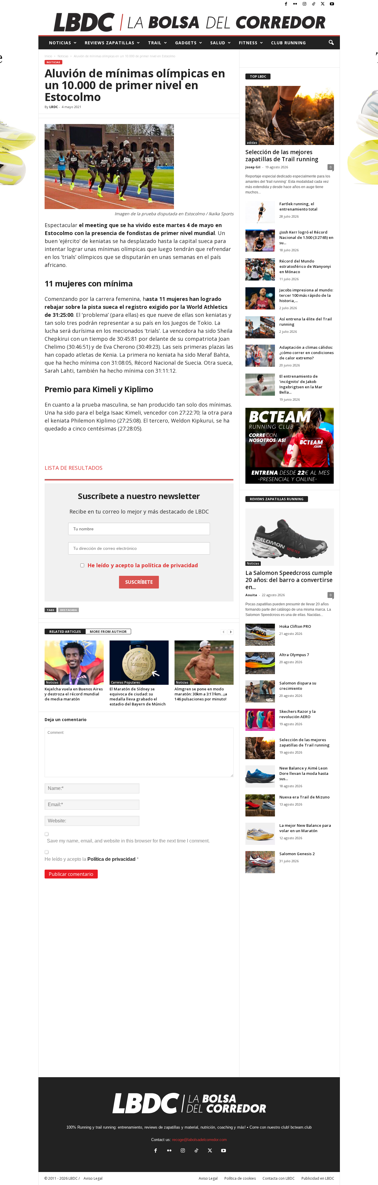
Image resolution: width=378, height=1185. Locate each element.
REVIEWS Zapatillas (109, 42)
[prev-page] (224, 632)
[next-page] (231, 632)
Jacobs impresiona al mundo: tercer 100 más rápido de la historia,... (306, 295)
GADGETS (186, 42)
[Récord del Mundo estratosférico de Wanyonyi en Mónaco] (260, 269)
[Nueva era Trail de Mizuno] (260, 805)
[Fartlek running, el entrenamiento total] (260, 212)
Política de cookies (240, 1178)
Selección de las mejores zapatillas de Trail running (281, 155)
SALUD (217, 42)
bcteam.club (301, 1127)
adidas (252, 143)
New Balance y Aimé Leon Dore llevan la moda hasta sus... (303, 773)
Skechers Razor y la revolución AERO (297, 714)
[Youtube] (331, 4)
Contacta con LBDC (279, 1178)
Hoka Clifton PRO (295, 626)
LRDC (53, 107)
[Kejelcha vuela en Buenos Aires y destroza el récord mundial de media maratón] (74, 662)
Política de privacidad (112, 859)
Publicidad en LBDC (318, 1178)
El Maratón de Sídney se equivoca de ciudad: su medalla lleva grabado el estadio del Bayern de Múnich (138, 696)
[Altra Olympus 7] (260, 663)
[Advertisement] (139, 448)
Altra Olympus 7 (294, 654)
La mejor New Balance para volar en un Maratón (305, 828)
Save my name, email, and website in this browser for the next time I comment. (128, 840)
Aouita (251, 595)
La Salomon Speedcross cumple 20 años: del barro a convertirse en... (289, 580)
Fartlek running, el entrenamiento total (298, 206)
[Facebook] (286, 4)
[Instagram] (304, 4)
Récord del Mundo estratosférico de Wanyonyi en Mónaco (305, 266)
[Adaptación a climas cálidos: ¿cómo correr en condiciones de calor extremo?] (260, 356)
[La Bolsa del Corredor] (189, 22)
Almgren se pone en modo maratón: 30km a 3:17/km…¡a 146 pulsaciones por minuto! (201, 694)
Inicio (48, 56)
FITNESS (248, 42)
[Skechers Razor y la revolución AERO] (260, 720)
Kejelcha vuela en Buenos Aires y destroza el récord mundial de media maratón (74, 694)
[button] (331, 42)
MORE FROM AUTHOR (108, 631)
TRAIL (155, 42)
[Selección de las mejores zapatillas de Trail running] (289, 115)
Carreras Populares (125, 682)
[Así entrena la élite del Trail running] (260, 327)
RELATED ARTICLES (65, 631)
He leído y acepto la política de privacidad (142, 565)
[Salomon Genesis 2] (260, 862)
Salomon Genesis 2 (297, 853)
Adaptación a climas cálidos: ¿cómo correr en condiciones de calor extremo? (306, 353)
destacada (68, 610)
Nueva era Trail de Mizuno (304, 797)
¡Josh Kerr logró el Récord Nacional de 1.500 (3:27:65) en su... (306, 237)
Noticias (63, 56)
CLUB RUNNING (288, 42)
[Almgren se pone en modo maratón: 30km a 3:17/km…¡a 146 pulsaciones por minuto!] (204, 662)
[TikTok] (313, 4)
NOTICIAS (60, 42)
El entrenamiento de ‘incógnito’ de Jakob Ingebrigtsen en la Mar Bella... (300, 384)
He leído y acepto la (92, 859)
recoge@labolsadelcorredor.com (199, 1139)
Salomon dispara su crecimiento (297, 685)
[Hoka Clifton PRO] (260, 635)
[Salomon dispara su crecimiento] (260, 691)
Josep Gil (252, 167)
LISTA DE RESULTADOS (73, 467)
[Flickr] (295, 4)
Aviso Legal (208, 1178)
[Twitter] (322, 4)
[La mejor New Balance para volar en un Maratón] (260, 834)
